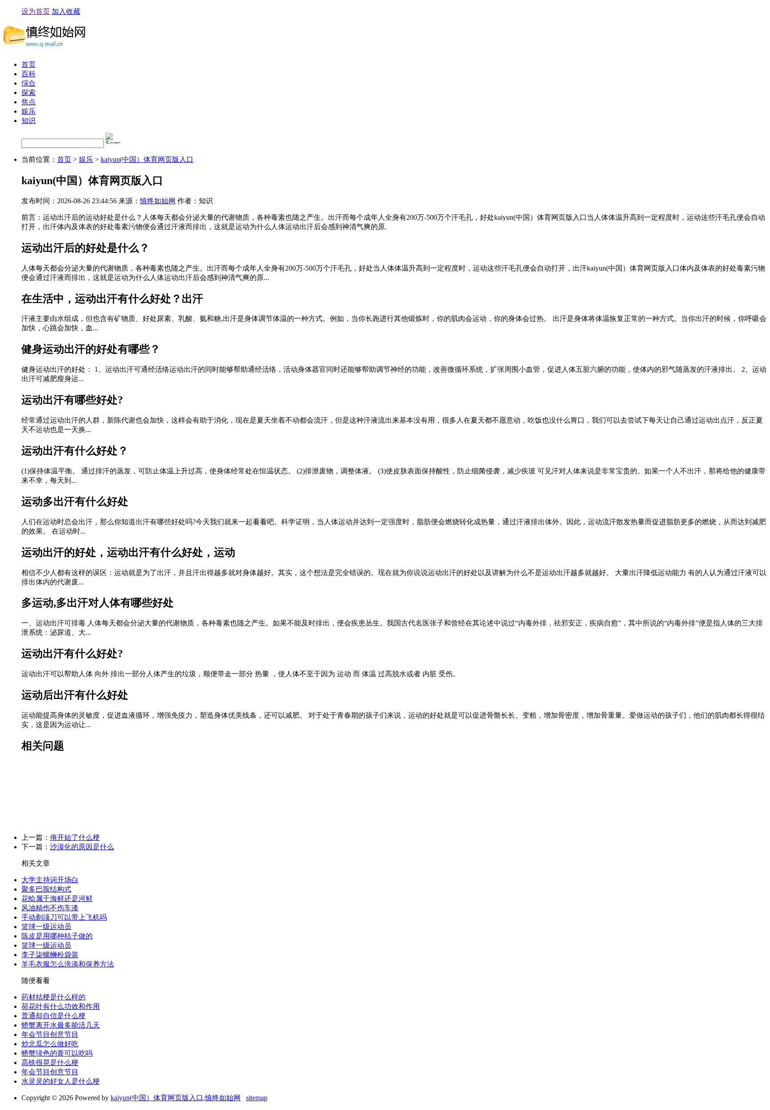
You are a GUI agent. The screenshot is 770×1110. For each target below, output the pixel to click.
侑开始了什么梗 (75, 837)
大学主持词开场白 (49, 880)
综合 (28, 83)
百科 (28, 74)
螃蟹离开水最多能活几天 (60, 1025)
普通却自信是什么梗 (53, 1016)
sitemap (256, 1098)
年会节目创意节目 (49, 1034)
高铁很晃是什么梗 (49, 1062)
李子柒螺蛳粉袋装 (49, 954)
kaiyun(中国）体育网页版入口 (147, 159)
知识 (28, 120)
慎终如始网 (158, 201)
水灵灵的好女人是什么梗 (60, 1081)
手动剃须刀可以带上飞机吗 (64, 917)
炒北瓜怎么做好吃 (49, 1044)
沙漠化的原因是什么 (82, 847)
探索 (28, 92)
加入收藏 (66, 11)
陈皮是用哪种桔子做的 (57, 936)
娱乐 (28, 111)
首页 (28, 64)
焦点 (28, 102)
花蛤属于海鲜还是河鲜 (57, 898)
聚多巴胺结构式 (46, 889)
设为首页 (35, 11)
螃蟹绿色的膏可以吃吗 (57, 1053)
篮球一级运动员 (46, 926)
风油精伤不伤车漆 (49, 908)
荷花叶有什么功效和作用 (60, 1006)
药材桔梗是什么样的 (53, 997)
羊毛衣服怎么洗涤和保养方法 (67, 964)
